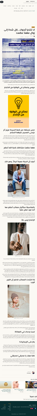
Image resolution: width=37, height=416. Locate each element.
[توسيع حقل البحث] (1, 2)
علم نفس (30, 11)
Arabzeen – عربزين (30, 1)
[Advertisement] (18, 19)
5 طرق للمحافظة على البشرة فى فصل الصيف (18, 390)
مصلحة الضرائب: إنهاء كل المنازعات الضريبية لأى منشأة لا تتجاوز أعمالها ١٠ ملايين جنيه (6, 390)
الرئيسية (33, 11)
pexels (13, 197)
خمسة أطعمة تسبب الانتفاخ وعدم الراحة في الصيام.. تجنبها (31, 390)
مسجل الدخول (30, 399)
